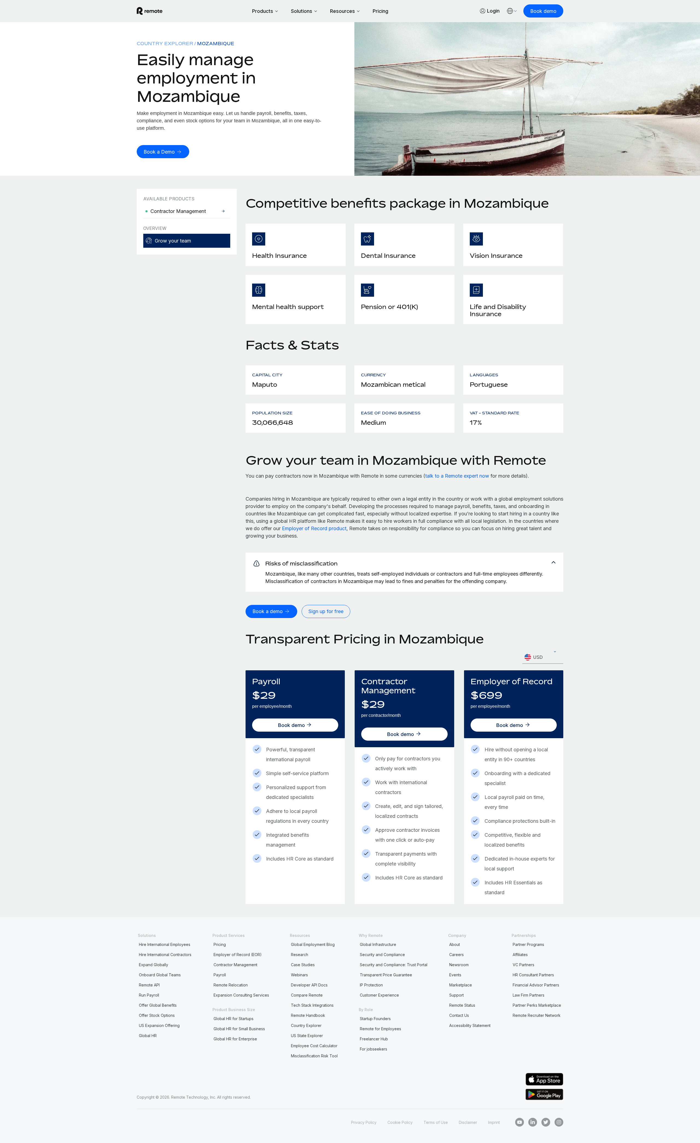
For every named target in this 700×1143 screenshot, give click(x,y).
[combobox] (542, 657)
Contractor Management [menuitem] (235, 964)
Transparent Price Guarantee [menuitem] (386, 974)
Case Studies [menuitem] (303, 964)
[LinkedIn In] (532, 1122)
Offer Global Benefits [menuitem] (158, 1005)
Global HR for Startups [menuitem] (233, 1018)
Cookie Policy (400, 1122)
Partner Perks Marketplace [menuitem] (537, 1005)
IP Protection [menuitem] (371, 985)
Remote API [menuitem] (149, 985)
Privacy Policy (364, 1122)
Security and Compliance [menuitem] (382, 954)
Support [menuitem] (456, 995)
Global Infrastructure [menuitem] (378, 944)
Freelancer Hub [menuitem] (374, 1039)
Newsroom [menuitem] (459, 964)
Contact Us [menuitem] (459, 1015)
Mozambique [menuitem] (215, 43)
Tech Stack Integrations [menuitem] (312, 1005)
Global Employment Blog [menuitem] (313, 944)
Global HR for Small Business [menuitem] (239, 1028)
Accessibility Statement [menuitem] (470, 1025)
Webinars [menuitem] (299, 974)
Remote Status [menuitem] (462, 1005)
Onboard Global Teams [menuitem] (160, 974)
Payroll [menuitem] (220, 974)
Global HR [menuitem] (148, 1035)
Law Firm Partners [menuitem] (528, 995)
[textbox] (542, 657)
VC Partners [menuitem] (523, 964)
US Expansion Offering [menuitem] (159, 1025)
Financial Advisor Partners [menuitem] (536, 985)
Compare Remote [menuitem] (307, 995)
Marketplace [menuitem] (460, 985)
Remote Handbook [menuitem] (308, 1015)
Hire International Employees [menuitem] (164, 944)
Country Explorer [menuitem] (165, 43)
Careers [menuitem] (456, 954)
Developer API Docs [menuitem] (309, 985)
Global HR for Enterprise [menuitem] (235, 1039)
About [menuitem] (454, 944)
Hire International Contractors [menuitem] (165, 954)
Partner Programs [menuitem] (528, 944)
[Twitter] (545, 1122)
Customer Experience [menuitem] (379, 995)
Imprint (494, 1122)
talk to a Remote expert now (457, 476)
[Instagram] (559, 1122)
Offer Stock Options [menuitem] (157, 1015)
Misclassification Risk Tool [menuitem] (314, 1055)
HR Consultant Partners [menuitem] (533, 974)
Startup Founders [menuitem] (375, 1018)
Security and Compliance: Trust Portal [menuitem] (393, 964)
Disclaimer (468, 1122)
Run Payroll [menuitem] (149, 995)
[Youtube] (519, 1122)
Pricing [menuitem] (220, 944)
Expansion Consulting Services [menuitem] (241, 995)
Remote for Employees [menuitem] (380, 1028)
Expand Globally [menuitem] (153, 964)
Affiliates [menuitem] (520, 954)
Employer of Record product (314, 528)
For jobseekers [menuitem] (373, 1049)
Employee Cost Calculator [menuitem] (314, 1045)
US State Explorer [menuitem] (307, 1035)
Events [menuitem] (455, 974)
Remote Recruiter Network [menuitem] (537, 1015)
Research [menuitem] (299, 954)
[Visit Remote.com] (149, 11)
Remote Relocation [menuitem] (231, 985)
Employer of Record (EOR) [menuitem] (238, 954)
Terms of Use (436, 1122)
